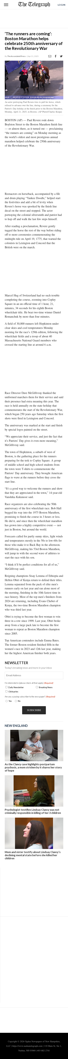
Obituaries (13, 691)
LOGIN (61, 4)
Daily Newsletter (16, 687)
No (19, 701)
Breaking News (46, 687)
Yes (9, 701)
